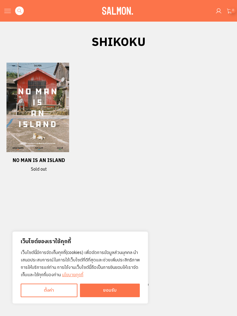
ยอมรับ (110, 290)
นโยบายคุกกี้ (72, 274)
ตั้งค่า (49, 290)
